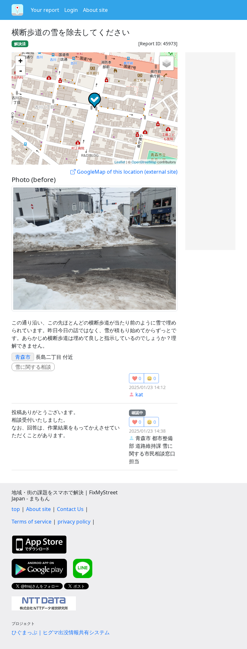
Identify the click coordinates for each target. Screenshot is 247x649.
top (16, 509)
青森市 (23, 356)
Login (71, 9)
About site (95, 9)
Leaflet (119, 161)
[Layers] (167, 63)
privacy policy (74, 521)
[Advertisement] (210, 151)
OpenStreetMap (144, 161)
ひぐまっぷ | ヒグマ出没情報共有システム (61, 632)
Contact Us (70, 509)
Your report (45, 9)
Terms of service (31, 521)
